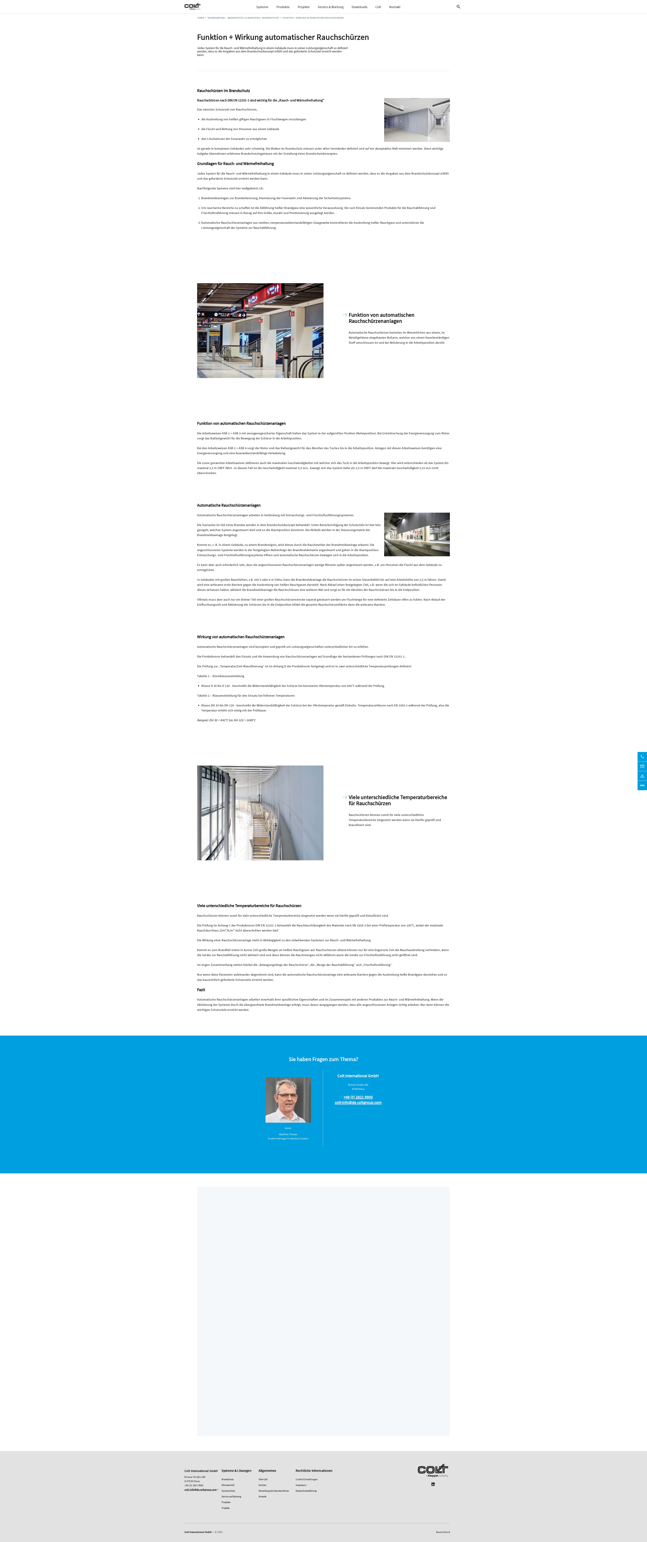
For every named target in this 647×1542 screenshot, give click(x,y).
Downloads (359, 7)
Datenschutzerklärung (306, 1490)
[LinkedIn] (433, 1484)
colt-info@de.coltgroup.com (358, 1102)
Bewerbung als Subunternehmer (274, 1490)
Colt (378, 7)
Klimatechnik (228, 1485)
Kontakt (394, 7)
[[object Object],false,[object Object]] (192, 7)
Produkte (283, 7)
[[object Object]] (433, 1471)
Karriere (262, 1485)
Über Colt (263, 1479)
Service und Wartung (231, 1496)
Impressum (301, 1485)
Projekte (304, 7)
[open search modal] (459, 6)
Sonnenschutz (228, 1490)
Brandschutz (228, 1479)
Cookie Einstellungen (307, 1479)
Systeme (262, 7)
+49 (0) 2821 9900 (358, 1097)
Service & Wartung (331, 7)
